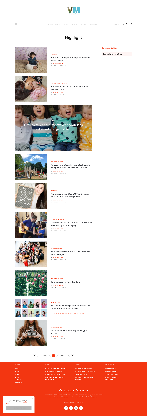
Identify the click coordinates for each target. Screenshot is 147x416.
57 (49, 355)
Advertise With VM (111, 369)
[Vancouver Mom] (73, 10)
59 (57, 355)
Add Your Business (111, 371)
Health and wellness (57, 219)
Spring (50, 24)
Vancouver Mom (58, 63)
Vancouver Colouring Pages (84, 377)
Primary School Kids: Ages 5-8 (55, 374)
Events (74, 24)
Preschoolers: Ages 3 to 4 (53, 371)
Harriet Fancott (58, 92)
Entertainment (55, 302)
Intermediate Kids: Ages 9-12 (54, 377)
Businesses (93, 24)
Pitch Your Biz (109, 380)
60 (62, 355)
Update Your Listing (111, 374)
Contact (78, 380)
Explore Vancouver (57, 161)
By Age (66, 24)
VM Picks (83, 24)
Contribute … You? (81, 374)
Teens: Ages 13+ (50, 380)
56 (45, 355)
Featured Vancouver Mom (59, 83)
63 (68, 355)
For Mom (53, 121)
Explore (57, 24)
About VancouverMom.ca (83, 369)
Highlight (54, 54)
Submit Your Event (111, 377)
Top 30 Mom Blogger (57, 248)
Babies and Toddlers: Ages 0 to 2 (56, 369)
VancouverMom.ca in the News (85, 371)
